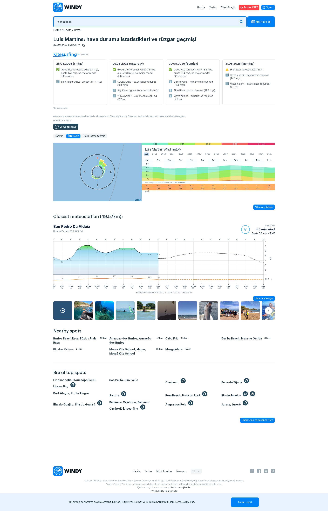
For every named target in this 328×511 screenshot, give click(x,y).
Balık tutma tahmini (95, 136)
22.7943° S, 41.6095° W (66, 45)
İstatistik (73, 136)
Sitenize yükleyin (264, 207)
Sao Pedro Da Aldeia (71, 226)
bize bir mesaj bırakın (180, 488)
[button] (83, 45)
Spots (67, 30)
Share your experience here (257, 420)
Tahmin (59, 136)
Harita (201, 7)
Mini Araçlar (229, 7)
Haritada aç (263, 22)
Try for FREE (251, 7)
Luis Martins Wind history (163, 149)
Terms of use (171, 491)
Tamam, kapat (245, 502)
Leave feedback (68, 126)
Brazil (77, 30)
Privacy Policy (157, 491)
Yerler (213, 7)
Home (57, 30)
